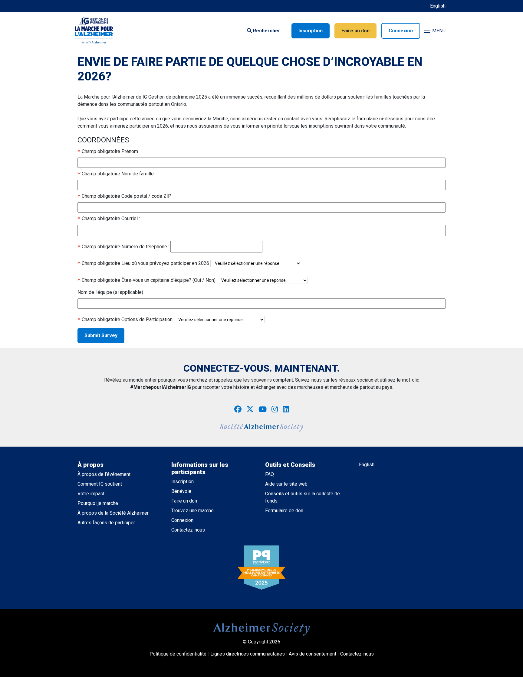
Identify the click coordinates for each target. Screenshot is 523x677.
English (438, 6)
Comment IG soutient (99, 484)
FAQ (269, 474)
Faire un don (355, 31)
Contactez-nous (188, 530)
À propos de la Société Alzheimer (113, 513)
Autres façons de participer (106, 523)
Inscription (310, 31)
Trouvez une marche (192, 510)
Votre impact (90, 493)
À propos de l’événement (103, 474)
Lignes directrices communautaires (247, 654)
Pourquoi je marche (97, 503)
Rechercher (266, 31)
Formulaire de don (284, 510)
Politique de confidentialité (178, 654)
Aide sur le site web (286, 484)
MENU (439, 31)
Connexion (401, 31)
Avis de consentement (312, 654)
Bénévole (181, 491)
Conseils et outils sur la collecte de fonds (302, 497)
